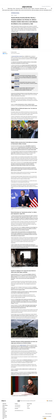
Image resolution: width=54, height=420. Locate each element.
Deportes (29, 8)
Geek (45, 8)
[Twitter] (5, 53)
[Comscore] (49, 400)
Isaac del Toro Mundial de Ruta (46, 10)
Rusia (12, 15)
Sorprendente (37, 8)
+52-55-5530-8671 (17, 406)
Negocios (32, 8)
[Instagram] (5, 400)
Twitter (28, 406)
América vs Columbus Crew (15, 10)
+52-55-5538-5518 (17, 405)
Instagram (28, 408)
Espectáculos (42, 8)
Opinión (21, 8)
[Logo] (27, 7)
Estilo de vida (25, 8)
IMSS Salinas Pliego (6, 10)
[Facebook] (3, 53)
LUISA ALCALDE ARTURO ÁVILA (26, 10)
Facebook (28, 405)
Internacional (18, 8)
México (14, 8)
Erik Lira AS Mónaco (35, 10)
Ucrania (15, 15)
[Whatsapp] (7, 53)
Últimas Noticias (10, 8)
